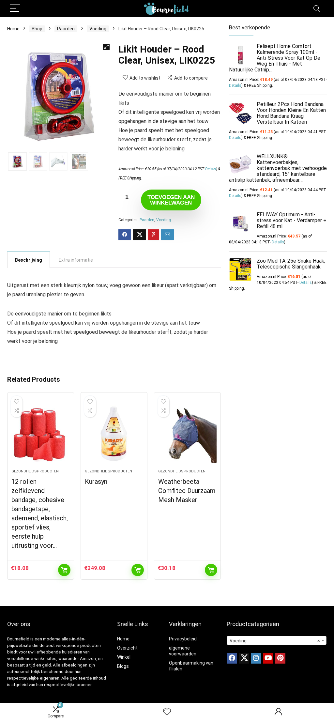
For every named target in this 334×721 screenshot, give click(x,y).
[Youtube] (268, 658)
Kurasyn (96, 481)
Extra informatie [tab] (76, 260)
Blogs (123, 666)
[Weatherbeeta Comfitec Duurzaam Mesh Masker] (187, 434)
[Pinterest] (280, 658)
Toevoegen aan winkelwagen (171, 200)
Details (210, 169)
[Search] (317, 8)
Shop (37, 28)
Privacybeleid (183, 638)
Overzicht (127, 648)
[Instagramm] (256, 658)
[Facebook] (232, 658)
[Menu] (15, 8)
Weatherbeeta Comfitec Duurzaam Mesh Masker (187, 491)
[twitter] (244, 658)
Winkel (123, 657)
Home (13, 28)
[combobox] (276, 640)
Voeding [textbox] (275, 640)
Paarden (66, 28)
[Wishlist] (167, 712)
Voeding (97, 28)
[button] (106, 47)
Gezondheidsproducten (35, 471)
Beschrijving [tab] (28, 260)
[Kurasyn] (114, 434)
